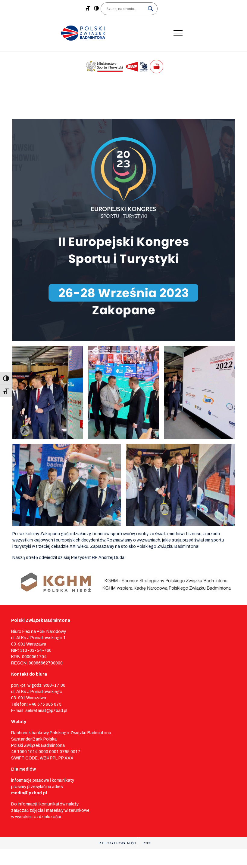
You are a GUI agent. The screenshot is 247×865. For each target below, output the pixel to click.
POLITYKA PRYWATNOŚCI (117, 843)
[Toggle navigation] (178, 33)
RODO (146, 843)
